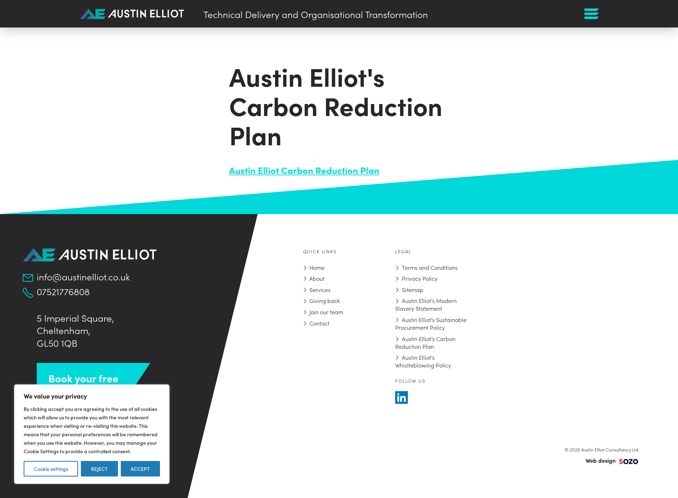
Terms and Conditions (429, 267)
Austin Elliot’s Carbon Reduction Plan (425, 342)
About (317, 278)
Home (317, 267)
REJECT (99, 468)
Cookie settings (51, 468)
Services (320, 289)
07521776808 (63, 291)
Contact (319, 323)
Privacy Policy (419, 278)
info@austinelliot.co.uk (83, 276)
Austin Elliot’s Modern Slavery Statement (425, 304)
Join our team (326, 312)
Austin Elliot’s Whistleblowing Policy (423, 361)
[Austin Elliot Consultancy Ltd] (132, 13)
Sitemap (412, 289)
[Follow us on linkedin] (401, 397)
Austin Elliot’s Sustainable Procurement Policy (430, 323)
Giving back (324, 300)
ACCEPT (140, 468)
